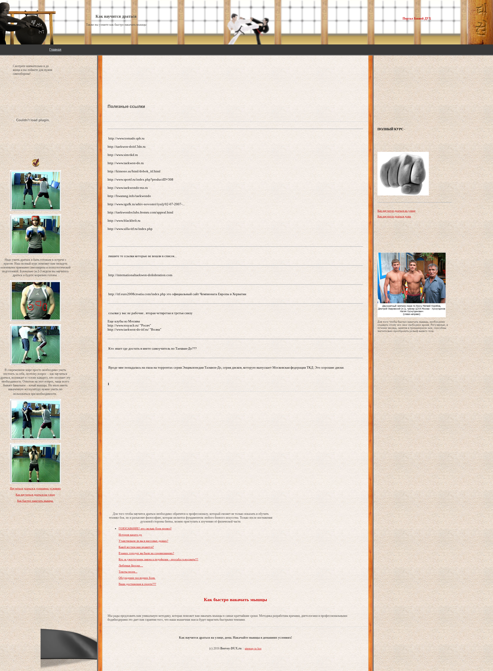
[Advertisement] (149, 72)
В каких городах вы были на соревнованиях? (146, 553)
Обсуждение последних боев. (137, 577)
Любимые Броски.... (131, 565)
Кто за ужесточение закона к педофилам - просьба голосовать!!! (158, 559)
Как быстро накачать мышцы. (35, 500)
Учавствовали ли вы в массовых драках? (143, 540)
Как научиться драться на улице (35, 494)
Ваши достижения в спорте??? (137, 583)
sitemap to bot (253, 648)
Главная (55, 49)
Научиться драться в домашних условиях (35, 488)
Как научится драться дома (394, 216)
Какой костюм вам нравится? (136, 546)
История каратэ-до (130, 534)
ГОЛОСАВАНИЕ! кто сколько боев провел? (145, 528)
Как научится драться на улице (396, 210)
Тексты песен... (128, 571)
